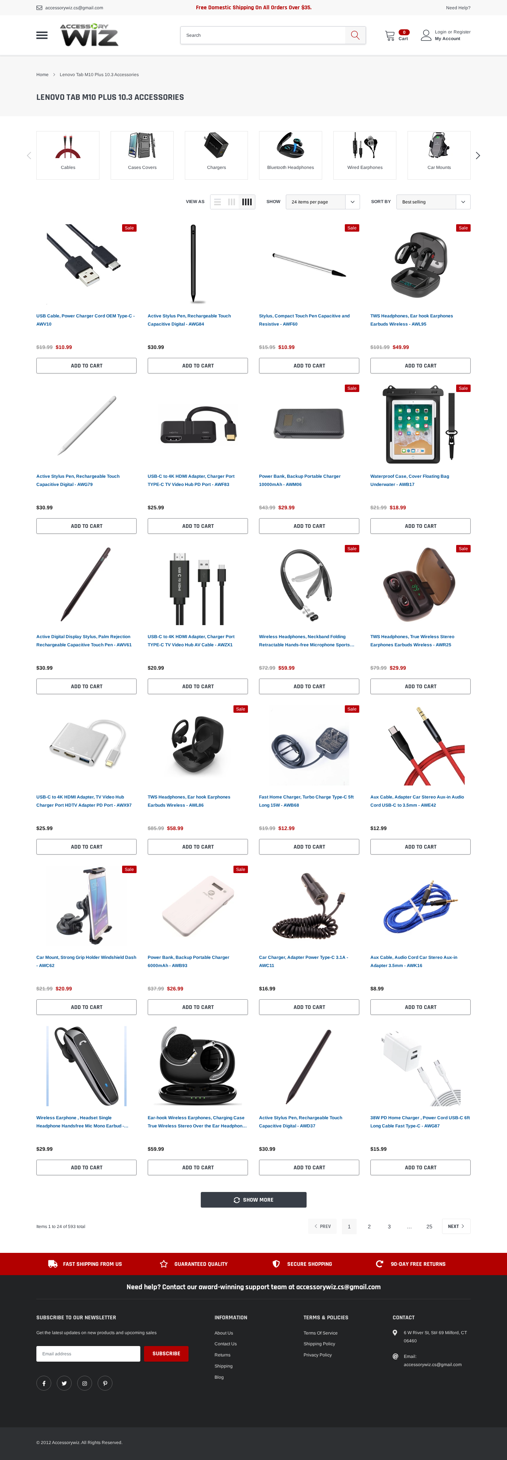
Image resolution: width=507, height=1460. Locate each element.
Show (273, 201)
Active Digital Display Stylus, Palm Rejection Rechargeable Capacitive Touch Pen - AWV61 (84, 640)
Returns (222, 1355)
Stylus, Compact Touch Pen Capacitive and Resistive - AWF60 (304, 320)
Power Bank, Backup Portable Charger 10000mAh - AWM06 (300, 480)
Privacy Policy (318, 1355)
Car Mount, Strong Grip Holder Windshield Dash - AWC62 (86, 961)
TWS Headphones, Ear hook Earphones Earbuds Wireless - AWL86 (189, 801)
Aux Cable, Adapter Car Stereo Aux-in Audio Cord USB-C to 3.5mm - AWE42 (417, 801)
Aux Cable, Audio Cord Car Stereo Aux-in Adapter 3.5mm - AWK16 (413, 961)
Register (462, 32)
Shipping (224, 1366)
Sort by (381, 201)
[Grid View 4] (247, 202)
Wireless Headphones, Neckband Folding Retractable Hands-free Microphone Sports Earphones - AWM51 (304, 641)
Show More (258, 1200)
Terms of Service (321, 1333)
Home (42, 74)
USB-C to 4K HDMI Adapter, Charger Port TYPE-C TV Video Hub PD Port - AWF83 (191, 480)
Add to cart (86, 366)
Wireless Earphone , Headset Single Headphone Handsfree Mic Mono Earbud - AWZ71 (80, 1122)
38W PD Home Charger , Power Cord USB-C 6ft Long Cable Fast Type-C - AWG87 (420, 1122)
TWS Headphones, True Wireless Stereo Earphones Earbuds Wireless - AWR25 (412, 640)
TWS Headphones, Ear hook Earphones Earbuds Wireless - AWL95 (411, 320)
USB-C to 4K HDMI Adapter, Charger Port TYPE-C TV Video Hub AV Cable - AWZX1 (191, 640)
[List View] (217, 202)
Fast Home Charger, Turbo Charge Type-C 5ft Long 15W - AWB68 (306, 801)
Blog (219, 1377)
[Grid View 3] (232, 202)
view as (195, 201)
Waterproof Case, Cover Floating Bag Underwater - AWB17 (409, 480)
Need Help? (458, 7)
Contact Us (226, 1343)
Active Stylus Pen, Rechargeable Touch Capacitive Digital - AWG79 (78, 480)
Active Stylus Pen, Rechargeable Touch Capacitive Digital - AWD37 (300, 1122)
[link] (86, 264)
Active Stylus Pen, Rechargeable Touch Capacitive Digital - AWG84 (189, 320)
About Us (224, 1333)
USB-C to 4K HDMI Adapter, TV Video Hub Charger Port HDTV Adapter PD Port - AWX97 (84, 801)
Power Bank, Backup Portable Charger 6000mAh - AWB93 (188, 961)
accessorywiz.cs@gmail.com (74, 7)
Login (441, 32)
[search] (355, 35)
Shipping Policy (319, 1343)
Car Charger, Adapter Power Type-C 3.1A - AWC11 (303, 961)
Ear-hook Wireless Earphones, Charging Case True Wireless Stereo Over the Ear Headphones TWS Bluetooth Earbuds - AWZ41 (198, 1122)
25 (429, 1226)
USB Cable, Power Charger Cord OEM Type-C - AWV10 (85, 320)
